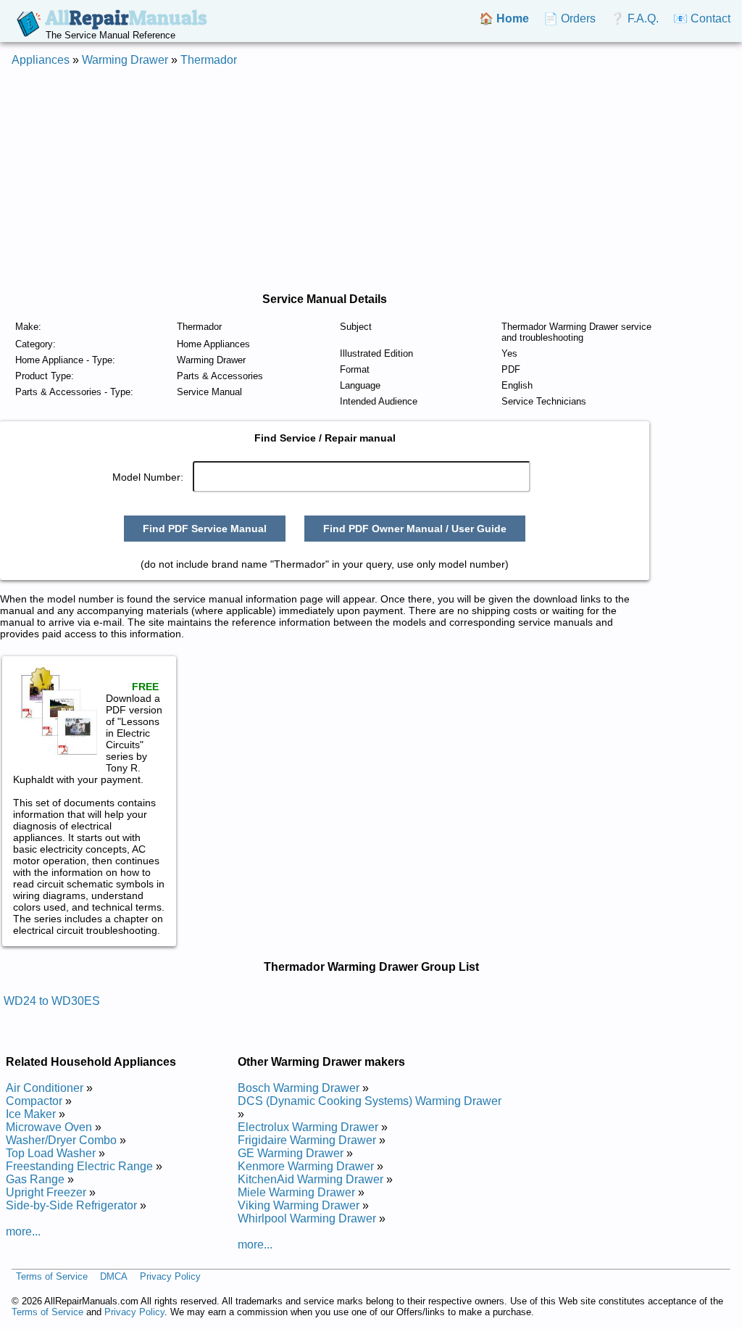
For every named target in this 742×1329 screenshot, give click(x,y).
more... (23, 1231)
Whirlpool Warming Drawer (307, 1218)
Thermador (208, 60)
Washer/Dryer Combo (61, 1140)
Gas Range (35, 1179)
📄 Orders (569, 18)
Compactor (34, 1101)
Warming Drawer (125, 60)
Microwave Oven (49, 1127)
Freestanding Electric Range (79, 1166)
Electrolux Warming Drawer (308, 1127)
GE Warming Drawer (290, 1153)
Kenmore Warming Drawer (306, 1166)
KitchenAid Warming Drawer (310, 1179)
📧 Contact (701, 18)
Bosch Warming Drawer (298, 1088)
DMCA (114, 1276)
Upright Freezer (46, 1192)
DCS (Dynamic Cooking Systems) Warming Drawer (369, 1101)
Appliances (41, 60)
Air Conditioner (44, 1088)
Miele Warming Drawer (296, 1192)
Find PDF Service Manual (205, 528)
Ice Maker (31, 1114)
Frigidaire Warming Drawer (307, 1140)
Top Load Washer (51, 1153)
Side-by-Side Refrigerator (71, 1205)
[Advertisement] (371, 179)
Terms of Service (52, 1276)
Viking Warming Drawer (298, 1205)
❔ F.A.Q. (634, 18)
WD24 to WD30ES (52, 1001)
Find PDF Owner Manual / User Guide (415, 528)
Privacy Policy (170, 1276)
